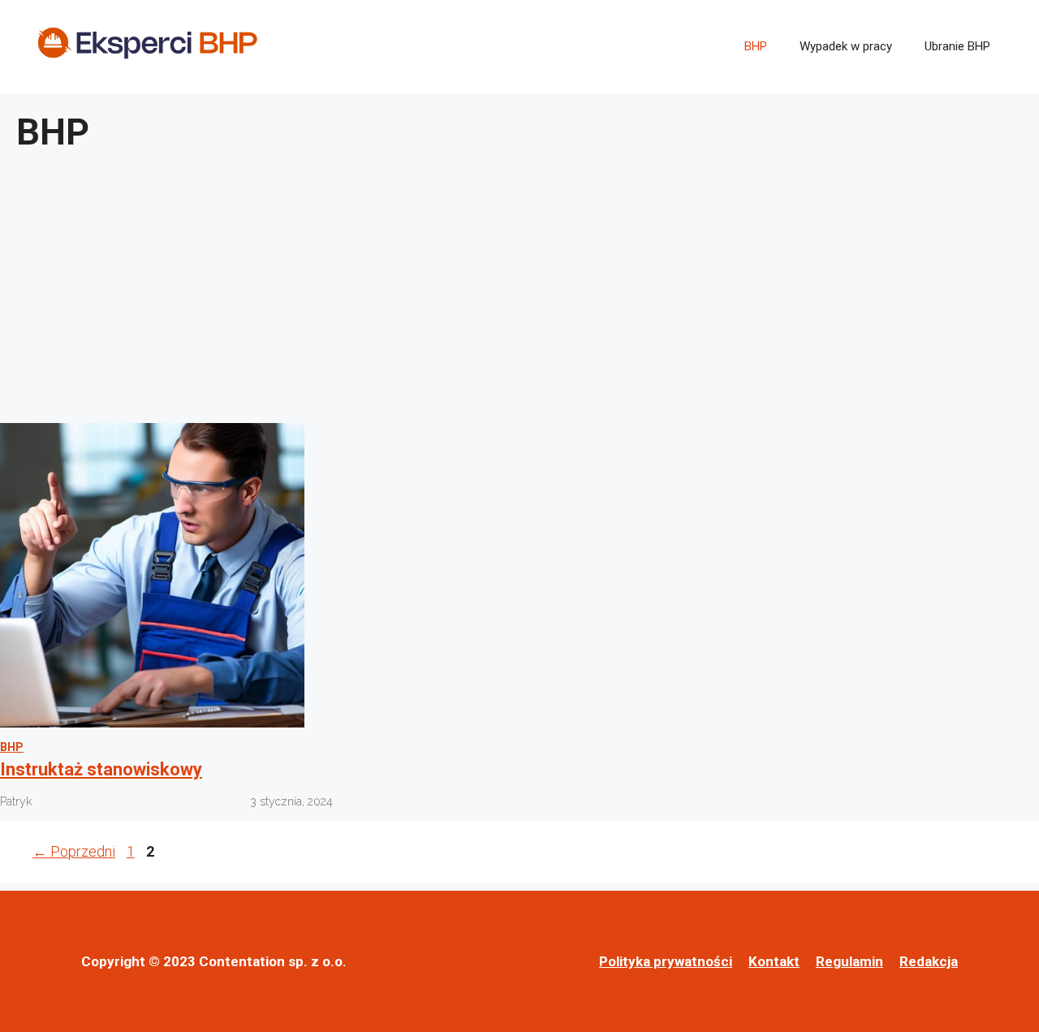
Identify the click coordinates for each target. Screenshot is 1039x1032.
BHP (755, 46)
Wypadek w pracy (846, 46)
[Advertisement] (519, 293)
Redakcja (928, 961)
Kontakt (774, 961)
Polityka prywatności (665, 961)
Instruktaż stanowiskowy (101, 769)
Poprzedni (73, 851)
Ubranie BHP (957, 46)
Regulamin (849, 961)
